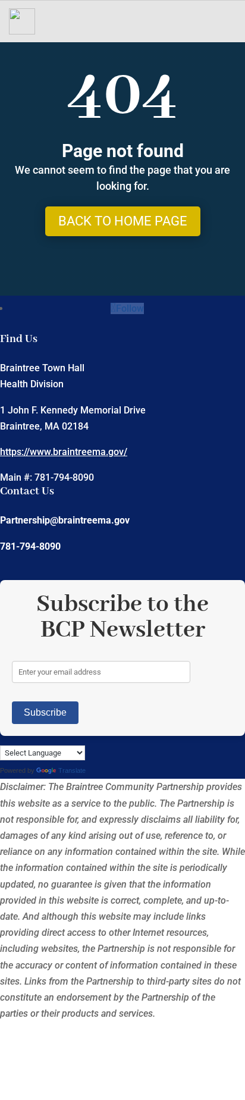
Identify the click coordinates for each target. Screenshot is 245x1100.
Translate (72, 770)
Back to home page (122, 221)
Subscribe (45, 712)
